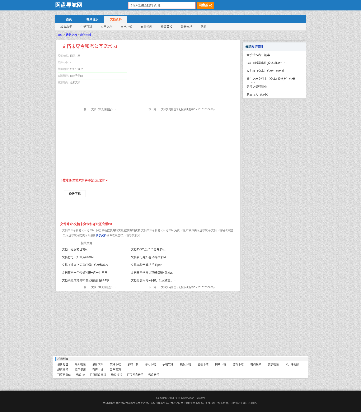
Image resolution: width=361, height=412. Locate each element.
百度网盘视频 (98, 374)
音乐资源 (115, 369)
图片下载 (220, 364)
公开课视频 (292, 364)
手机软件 (168, 364)
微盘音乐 (153, 374)
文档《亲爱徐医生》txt (103, 109)
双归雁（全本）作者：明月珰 (266, 71)
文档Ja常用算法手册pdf (146, 265)
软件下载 (115, 364)
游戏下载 (238, 364)
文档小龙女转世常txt (75, 249)
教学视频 (273, 364)
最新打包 (62, 364)
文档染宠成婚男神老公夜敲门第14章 (85, 280)
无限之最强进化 (257, 86)
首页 (69, 19)
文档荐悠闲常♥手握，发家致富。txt (154, 280)
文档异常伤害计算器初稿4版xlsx (152, 272)
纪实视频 (62, 369)
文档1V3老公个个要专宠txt (148, 249)
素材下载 (132, 364)
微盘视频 (116, 374)
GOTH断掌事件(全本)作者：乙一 (268, 63)
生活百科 (86, 26)
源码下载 (150, 364)
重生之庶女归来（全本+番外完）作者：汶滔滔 (272, 80)
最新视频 (80, 364)
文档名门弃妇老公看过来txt (148, 257)
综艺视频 (80, 369)
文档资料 (116, 19)
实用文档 (106, 26)
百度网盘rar (64, 374)
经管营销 (166, 26)
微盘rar (80, 374)
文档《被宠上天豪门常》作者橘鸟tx (85, 265)
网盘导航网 (68, 5)
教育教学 (66, 26)
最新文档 (186, 26)
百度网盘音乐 (135, 374)
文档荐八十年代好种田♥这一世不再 (84, 272)
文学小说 (126, 26)
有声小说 (97, 369)
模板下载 (185, 364)
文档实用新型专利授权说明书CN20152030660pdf (189, 109)
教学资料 (85, 34)
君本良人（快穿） (258, 94)
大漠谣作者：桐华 (258, 55)
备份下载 (75, 193)
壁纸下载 (203, 364)
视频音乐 (92, 19)
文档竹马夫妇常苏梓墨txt (78, 257)
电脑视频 (255, 364)
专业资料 (146, 26)
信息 (204, 26)
